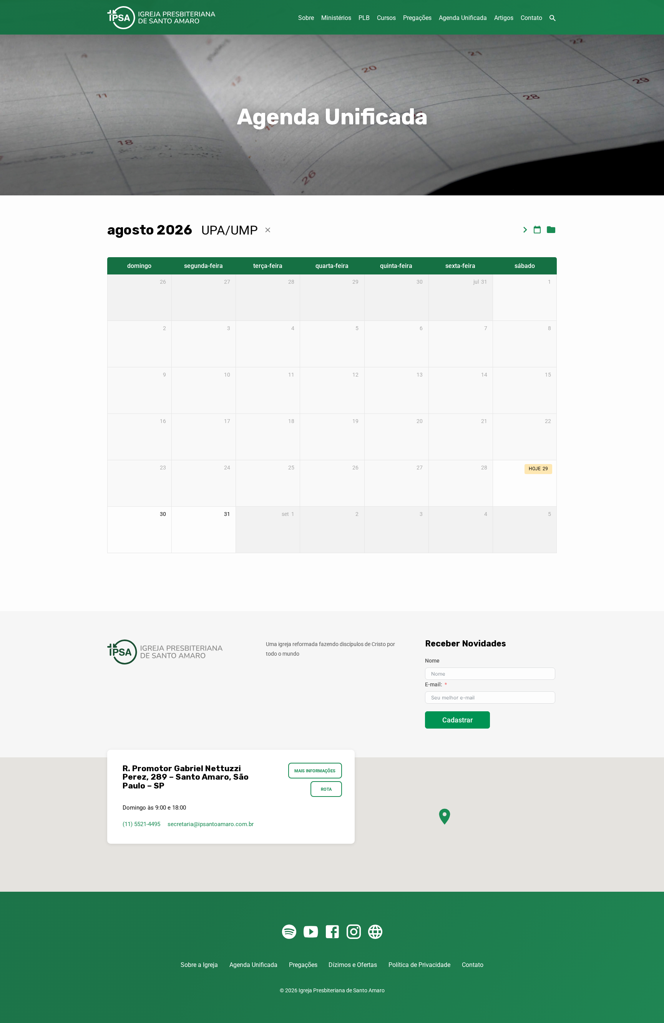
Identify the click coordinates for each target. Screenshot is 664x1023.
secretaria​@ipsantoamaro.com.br (211, 824)
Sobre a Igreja (199, 964)
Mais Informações (315, 770)
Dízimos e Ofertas (353, 964)
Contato (531, 17)
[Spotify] (289, 932)
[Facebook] (332, 932)
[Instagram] (353, 932)
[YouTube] (310, 932)
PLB (364, 17)
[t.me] (375, 932)
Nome (432, 661)
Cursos (386, 17)
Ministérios (336, 17)
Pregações (417, 17)
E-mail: (433, 684)
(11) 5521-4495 (141, 824)
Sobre (306, 17)
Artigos (503, 17)
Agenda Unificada (463, 17)
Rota (326, 789)
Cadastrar (457, 720)
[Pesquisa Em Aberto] (552, 18)
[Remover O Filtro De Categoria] (268, 230)
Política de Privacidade (419, 964)
